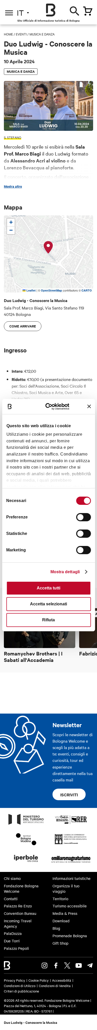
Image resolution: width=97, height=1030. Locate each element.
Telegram (90, 965)
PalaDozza (13, 933)
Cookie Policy (38, 980)
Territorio (60, 898)
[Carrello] (87, 11)
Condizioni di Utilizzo (19, 985)
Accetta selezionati (48, 604)
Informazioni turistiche (72, 878)
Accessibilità (61, 980)
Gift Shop (61, 943)
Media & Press (65, 913)
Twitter (67, 965)
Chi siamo (12, 878)
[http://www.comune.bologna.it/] (26, 863)
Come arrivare (22, 326)
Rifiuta (48, 620)
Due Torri (12, 940)
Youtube (79, 965)
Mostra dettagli (65, 572)
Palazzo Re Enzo (18, 905)
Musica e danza (42, 34)
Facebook (56, 965)
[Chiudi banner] (89, 406)
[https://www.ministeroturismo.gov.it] (26, 824)
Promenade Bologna (70, 935)
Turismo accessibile (70, 905)
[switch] (83, 517)
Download (61, 920)
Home (8, 34)
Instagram (44, 965)
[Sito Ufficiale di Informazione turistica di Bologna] (51, 10)
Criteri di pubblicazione (21, 991)
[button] (48, 247)
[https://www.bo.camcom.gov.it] (71, 844)
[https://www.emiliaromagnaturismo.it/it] (71, 863)
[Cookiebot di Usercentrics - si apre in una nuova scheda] (50, 406)
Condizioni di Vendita (55, 985)
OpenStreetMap (51, 290)
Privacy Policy (14, 980)
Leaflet (31, 290)
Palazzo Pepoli (16, 948)
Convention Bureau (20, 913)
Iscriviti (69, 794)
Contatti (11, 898)
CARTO (86, 290)
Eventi (21, 34)
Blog (56, 928)
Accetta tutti (48, 588)
